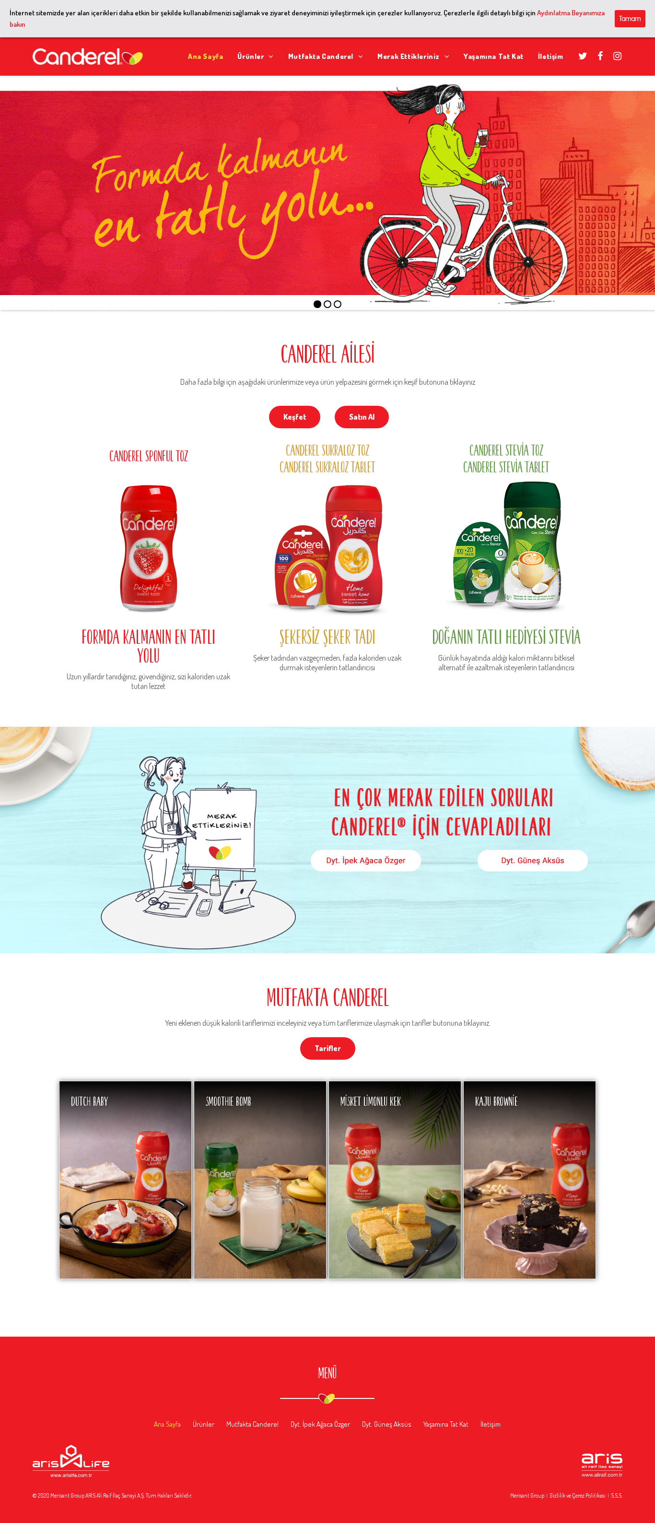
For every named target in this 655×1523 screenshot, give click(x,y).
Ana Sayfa (167, 1424)
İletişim (490, 1424)
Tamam (630, 19)
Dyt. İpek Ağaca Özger (320, 1424)
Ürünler (203, 1424)
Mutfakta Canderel (252, 1424)
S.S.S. (616, 1495)
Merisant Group (527, 1495)
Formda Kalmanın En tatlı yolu (148, 645)
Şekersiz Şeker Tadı (327, 636)
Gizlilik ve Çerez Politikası (578, 1495)
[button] (294, 417)
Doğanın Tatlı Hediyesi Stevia (506, 636)
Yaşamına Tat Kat (445, 1424)
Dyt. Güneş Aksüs (386, 1424)
